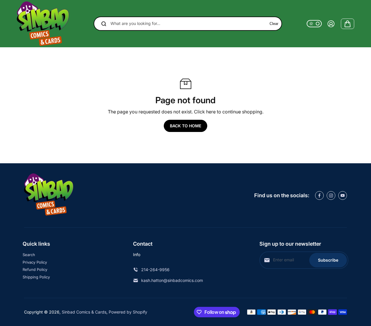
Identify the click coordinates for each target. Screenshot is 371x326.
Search (29, 254)
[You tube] (342, 195)
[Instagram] (331, 195)
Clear (274, 23)
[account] (331, 23)
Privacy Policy (35, 262)
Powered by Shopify (128, 311)
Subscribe (328, 260)
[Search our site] (104, 23)
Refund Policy (35, 269)
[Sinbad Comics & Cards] (43, 23)
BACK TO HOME (185, 125)
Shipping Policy (36, 277)
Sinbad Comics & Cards (84, 311)
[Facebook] (319, 195)
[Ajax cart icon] (347, 24)
